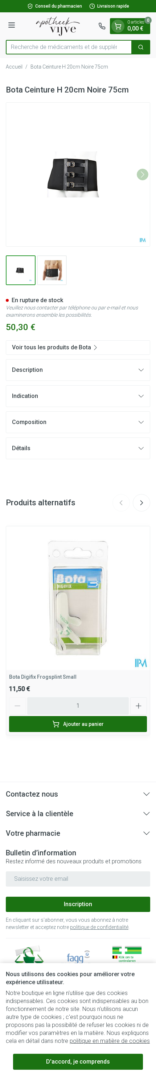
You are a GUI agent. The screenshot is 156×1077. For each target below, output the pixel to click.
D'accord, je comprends (78, 1061)
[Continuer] (142, 174)
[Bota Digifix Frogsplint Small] (78, 598)
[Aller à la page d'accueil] (57, 26)
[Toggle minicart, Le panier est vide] (117, 26)
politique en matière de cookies (110, 1040)
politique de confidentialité (99, 927)
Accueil (14, 67)
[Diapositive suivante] (141, 502)
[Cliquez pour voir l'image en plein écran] (78, 174)
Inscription (78, 904)
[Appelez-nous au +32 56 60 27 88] (102, 26)
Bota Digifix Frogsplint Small (43, 677)
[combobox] (69, 47)
